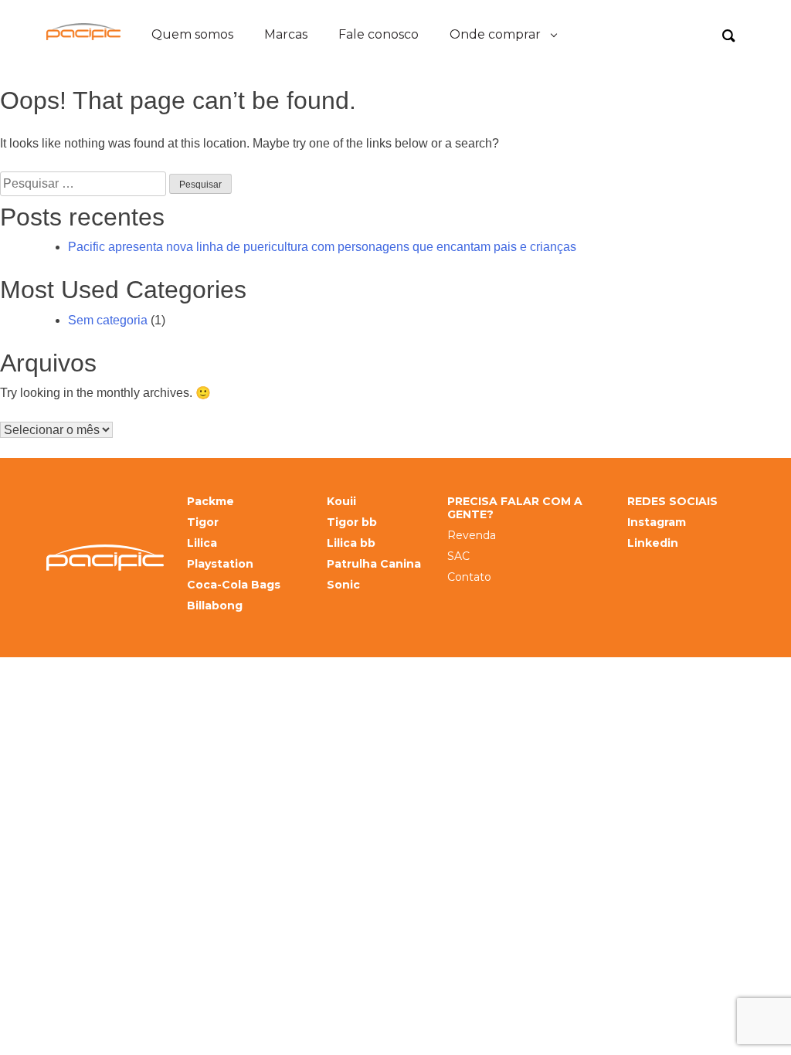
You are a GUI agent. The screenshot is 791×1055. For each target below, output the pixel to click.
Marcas (285, 34)
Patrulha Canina (374, 564)
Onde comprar (495, 34)
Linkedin (652, 543)
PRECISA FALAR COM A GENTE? (514, 508)
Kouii (341, 501)
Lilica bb (351, 543)
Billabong (215, 605)
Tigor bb (352, 522)
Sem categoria (108, 320)
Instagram (656, 522)
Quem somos (192, 34)
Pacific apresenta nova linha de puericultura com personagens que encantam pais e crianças (322, 246)
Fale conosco (378, 34)
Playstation (220, 564)
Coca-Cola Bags (233, 585)
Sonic (343, 585)
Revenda (471, 535)
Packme (210, 501)
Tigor (203, 522)
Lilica (202, 543)
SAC (458, 556)
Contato (469, 577)
